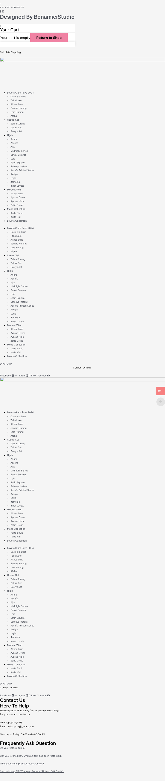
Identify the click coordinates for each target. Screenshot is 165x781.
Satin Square (17, 162)
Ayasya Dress (18, 197)
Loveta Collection (17, 220)
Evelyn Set (16, 131)
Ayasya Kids (17, 201)
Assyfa (14, 142)
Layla (13, 178)
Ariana (14, 139)
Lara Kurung (17, 112)
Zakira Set (16, 127)
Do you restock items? (12, 747)
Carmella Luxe (18, 96)
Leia (13, 158)
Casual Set (13, 119)
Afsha (14, 115)
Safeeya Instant (19, 166)
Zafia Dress (17, 205)
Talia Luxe (16, 100)
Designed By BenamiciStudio (37, 17)
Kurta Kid (16, 216)
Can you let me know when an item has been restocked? (31, 755)
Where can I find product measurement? (22, 763)
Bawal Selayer (18, 154)
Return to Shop (49, 37)
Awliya (14, 174)
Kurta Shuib (17, 213)
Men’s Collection (16, 208)
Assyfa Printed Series (22, 170)
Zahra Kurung (18, 123)
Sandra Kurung (19, 108)
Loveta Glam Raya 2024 (20, 92)
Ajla (13, 146)
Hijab (10, 135)
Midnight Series (19, 150)
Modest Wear (14, 189)
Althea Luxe (17, 104)
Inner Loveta (17, 185)
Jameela (15, 181)
